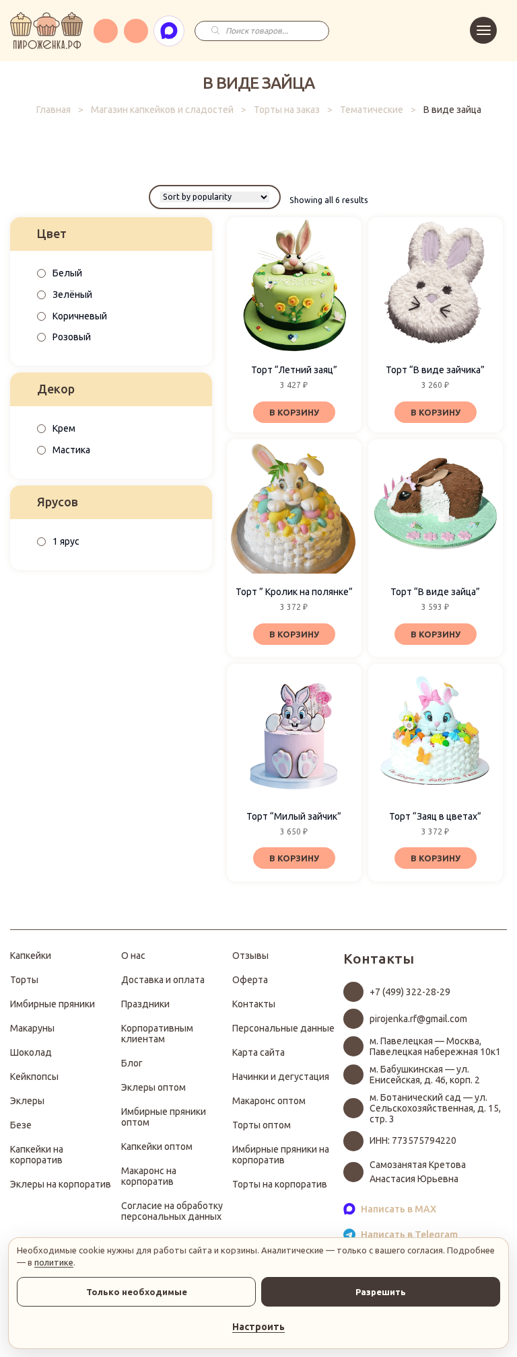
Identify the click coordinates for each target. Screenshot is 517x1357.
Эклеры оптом (153, 1087)
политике (53, 1262)
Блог (132, 1063)
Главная (53, 109)
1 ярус (66, 541)
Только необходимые (136, 1291)
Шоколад (31, 1052)
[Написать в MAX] (169, 31)
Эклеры (27, 1100)
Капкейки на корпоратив (36, 1154)
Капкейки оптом (157, 1146)
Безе (21, 1125)
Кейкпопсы (34, 1076)
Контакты (253, 1004)
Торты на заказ (287, 109)
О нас (133, 955)
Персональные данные (283, 1028)
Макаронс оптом (269, 1100)
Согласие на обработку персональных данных (172, 1211)
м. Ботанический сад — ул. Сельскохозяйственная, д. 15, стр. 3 (435, 1108)
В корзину (294, 412)
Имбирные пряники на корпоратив (280, 1154)
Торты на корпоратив (279, 1184)
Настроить (258, 1326)
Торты (24, 979)
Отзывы (250, 955)
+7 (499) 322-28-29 (410, 991)
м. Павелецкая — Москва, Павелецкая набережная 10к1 (435, 1046)
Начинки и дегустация (280, 1076)
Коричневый (80, 316)
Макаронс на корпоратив (148, 1176)
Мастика (71, 449)
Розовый (72, 337)
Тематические (371, 109)
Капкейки (30, 955)
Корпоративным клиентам (157, 1033)
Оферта (250, 979)
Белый (67, 273)
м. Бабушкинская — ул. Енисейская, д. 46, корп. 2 (425, 1074)
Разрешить (380, 1291)
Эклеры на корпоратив (60, 1184)
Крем (64, 428)
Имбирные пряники (52, 1004)
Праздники (145, 1004)
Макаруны (32, 1028)
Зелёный (72, 294)
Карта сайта (258, 1052)
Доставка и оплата (163, 979)
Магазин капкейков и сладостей (162, 109)
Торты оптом (261, 1125)
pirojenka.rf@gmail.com (418, 1018)
